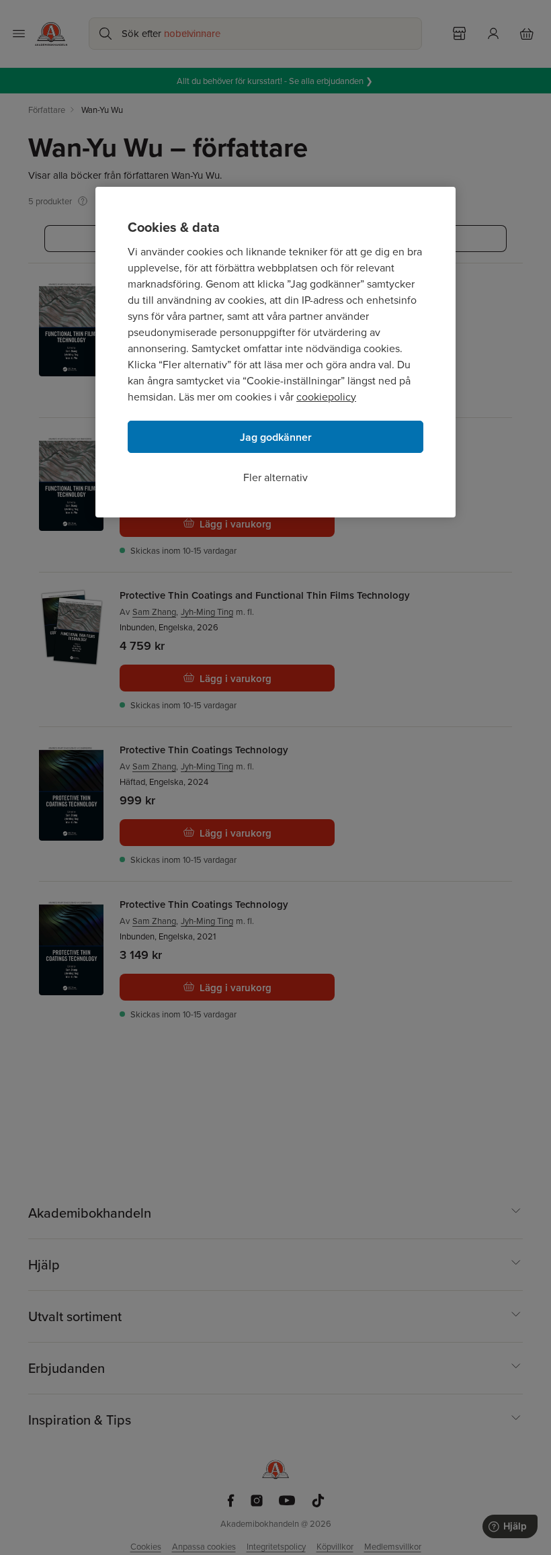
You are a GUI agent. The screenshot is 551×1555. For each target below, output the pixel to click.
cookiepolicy (326, 396)
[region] (275, 352)
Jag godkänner (276, 437)
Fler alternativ (275, 477)
